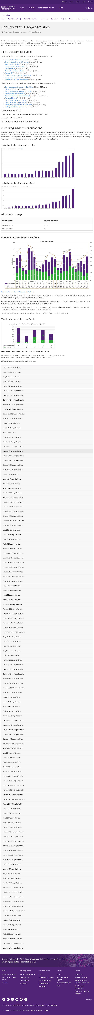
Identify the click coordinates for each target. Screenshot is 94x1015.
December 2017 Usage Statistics (13, 841)
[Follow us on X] (12, 999)
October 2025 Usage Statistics (13, 409)
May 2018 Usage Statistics (11, 818)
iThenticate (8, 89)
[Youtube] (16, 999)
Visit (58, 986)
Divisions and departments (79, 987)
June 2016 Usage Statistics (12, 925)
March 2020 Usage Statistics (12, 716)
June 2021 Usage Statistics (12, 646)
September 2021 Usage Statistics (14, 632)
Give (84, 2)
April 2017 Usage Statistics (12, 878)
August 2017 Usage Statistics (12, 860)
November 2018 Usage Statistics (13, 790)
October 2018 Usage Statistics (13, 795)
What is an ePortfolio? (12, 64)
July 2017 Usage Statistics (11, 864)
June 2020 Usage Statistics (12, 702)
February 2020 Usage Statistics (13, 720)
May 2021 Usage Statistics (11, 651)
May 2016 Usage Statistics (11, 929)
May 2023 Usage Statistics (11, 539)
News (71, 2)
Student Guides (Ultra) (31, 19)
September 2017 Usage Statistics (14, 855)
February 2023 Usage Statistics (13, 553)
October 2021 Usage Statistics (13, 628)
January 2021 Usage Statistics (13, 669)
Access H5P (9, 73)
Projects (63, 19)
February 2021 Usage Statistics (13, 665)
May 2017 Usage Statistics (11, 874)
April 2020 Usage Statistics (12, 711)
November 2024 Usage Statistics (13, 460)
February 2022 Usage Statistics (13, 609)
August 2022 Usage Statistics (12, 581)
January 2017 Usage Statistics (13, 892)
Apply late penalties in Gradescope (16, 71)
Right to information (36, 1010)
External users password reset (14, 66)
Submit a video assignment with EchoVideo (19, 87)
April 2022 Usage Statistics (12, 600)
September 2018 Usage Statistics (14, 799)
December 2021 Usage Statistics (13, 618)
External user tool (10, 77)
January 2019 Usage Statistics (13, 781)
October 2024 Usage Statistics (13, 465)
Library (59, 974)
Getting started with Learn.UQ (14, 107)
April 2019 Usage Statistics (12, 767)
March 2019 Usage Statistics (12, 771)
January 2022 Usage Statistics (13, 614)
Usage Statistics (35, 32)
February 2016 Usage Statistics (13, 943)
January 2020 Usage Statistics (13, 725)
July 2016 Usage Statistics (11, 920)
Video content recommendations (15, 102)
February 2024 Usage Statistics (13, 497)
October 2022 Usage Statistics (13, 572)
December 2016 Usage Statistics (13, 897)
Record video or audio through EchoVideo (18, 105)
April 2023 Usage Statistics (12, 544)
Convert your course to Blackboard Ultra (18, 75)
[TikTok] (25, 999)
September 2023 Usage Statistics (14, 521)
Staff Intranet (24, 980)
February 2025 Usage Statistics (13, 446)
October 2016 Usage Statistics (13, 906)
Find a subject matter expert (9, 979)
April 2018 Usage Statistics (12, 823)
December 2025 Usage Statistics (13, 400)
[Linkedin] (8, 999)
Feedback (46, 1010)
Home (3, 19)
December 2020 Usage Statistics (13, 674)
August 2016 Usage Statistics (12, 915)
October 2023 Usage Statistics (13, 516)
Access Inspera (10, 69)
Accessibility (25, 1010)
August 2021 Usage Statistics (12, 637)
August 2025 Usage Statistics (12, 419)
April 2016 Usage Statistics (12, 934)
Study (22, 8)
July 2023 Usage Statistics (11, 530)
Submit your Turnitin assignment (15, 100)
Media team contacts (9, 974)
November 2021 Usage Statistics (13, 623)
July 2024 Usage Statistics (11, 474)
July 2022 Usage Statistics (11, 586)
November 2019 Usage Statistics (13, 734)
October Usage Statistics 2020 (13, 683)
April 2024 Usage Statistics (12, 488)
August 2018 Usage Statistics (12, 804)
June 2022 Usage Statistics (12, 590)
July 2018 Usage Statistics (11, 809)
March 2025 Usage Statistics (12, 442)
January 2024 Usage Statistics (13, 502)
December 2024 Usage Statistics (13, 456)
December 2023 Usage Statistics (13, 507)
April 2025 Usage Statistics (12, 437)
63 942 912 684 (29, 1005)
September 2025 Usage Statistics (14, 414)
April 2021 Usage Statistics (12, 655)
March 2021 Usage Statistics (12, 660)
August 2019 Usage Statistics (12, 748)
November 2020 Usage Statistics (13, 679)
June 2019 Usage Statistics (12, 757)
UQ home (64, 2)
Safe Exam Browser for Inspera (15, 94)
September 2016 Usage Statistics (14, 911)
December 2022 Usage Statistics (13, 562)
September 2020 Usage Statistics (14, 688)
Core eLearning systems (20, 32)
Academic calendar (45, 980)
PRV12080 (53, 1005)
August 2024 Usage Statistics (12, 470)
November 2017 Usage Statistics (13, 846)
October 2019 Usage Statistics (13, 739)
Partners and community (46, 8)
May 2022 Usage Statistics (11, 595)
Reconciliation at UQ (28, 962)
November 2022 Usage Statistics (13, 567)
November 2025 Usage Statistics (13, 405)
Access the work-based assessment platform (19, 96)
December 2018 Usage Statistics (13, 785)
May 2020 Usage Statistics (11, 706)
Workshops (44, 19)
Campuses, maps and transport (82, 992)
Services (54, 19)
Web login (89, 999)
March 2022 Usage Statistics (12, 604)
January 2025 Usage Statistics (13, 451)
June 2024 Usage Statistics (12, 479)
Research (31, 8)
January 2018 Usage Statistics (13, 836)
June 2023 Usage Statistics (12, 535)
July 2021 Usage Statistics (11, 641)
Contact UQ (78, 974)
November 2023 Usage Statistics (13, 511)
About (61, 8)
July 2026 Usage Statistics (11, 367)
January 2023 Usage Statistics (13, 558)
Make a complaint (81, 977)
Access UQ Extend (11, 98)
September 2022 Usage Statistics (14, 576)
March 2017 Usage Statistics (12, 883)
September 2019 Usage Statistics (14, 744)
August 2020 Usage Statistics (12, 692)
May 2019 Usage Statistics (11, 762)
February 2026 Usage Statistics (13, 391)
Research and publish (64, 983)
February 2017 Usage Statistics (13, 888)
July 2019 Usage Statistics (11, 753)
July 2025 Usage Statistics (11, 423)
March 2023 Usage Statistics (12, 548)
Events (78, 2)
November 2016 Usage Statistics (13, 901)
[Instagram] (21, 999)
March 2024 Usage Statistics (12, 493)
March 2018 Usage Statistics (12, 827)
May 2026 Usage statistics (11, 377)
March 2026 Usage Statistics (12, 386)
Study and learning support (63, 979)
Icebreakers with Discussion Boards (16, 80)
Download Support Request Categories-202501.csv (17, 292)
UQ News (5, 983)
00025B (42, 1005)
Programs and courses (46, 977)
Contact (90, 2)
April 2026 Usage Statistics (12, 381)
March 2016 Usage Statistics (12, 939)
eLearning (5, 15)
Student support (44, 983)
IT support (23, 983)
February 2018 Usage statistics (13, 832)
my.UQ (41, 974)
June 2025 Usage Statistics (12, 428)
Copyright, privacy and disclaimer (11, 1010)
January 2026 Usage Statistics (13, 395)
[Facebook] (3, 999)
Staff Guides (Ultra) (14, 19)
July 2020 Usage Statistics (11, 697)
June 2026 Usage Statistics (12, 372)
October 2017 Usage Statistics (13, 850)
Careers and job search (27, 974)
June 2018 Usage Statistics (12, 813)
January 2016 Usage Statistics (13, 948)
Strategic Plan (24, 977)
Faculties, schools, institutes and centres (82, 982)
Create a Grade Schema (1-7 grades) (16, 62)
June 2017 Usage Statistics (12, 869)
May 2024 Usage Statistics (11, 484)
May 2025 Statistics (9, 432)
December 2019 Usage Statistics (13, 730)
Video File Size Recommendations (16, 60)
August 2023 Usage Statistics (12, 525)
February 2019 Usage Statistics (13, 776)
